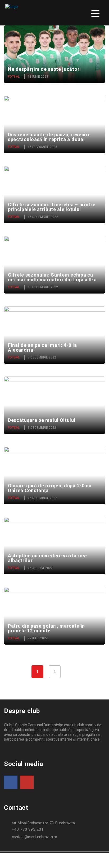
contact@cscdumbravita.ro (34, 837)
